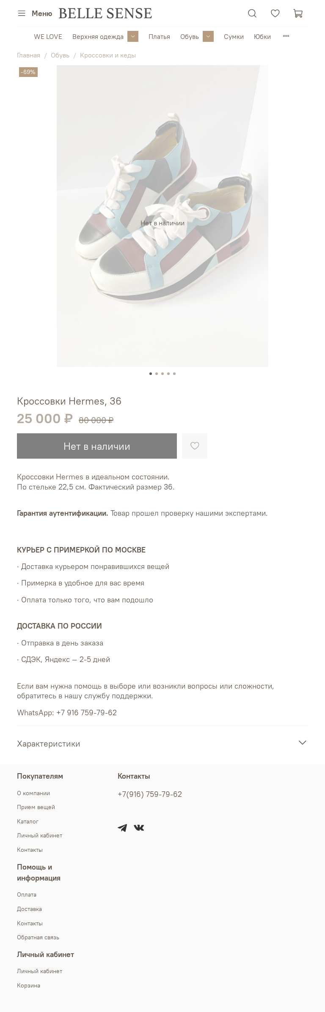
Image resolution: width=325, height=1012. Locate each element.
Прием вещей (36, 807)
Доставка (29, 909)
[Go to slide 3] (162, 373)
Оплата (26, 894)
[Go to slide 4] (168, 373)
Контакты (30, 849)
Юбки (262, 36)
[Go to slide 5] (174, 373)
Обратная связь (38, 937)
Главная (28, 55)
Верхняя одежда (98, 36)
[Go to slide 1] (150, 373)
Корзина (28, 985)
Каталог (28, 821)
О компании (33, 793)
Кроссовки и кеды (108, 55)
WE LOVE (48, 36)
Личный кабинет (39, 835)
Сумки (234, 36)
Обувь (189, 36)
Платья (159, 36)
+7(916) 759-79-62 (150, 794)
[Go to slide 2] (156, 373)
